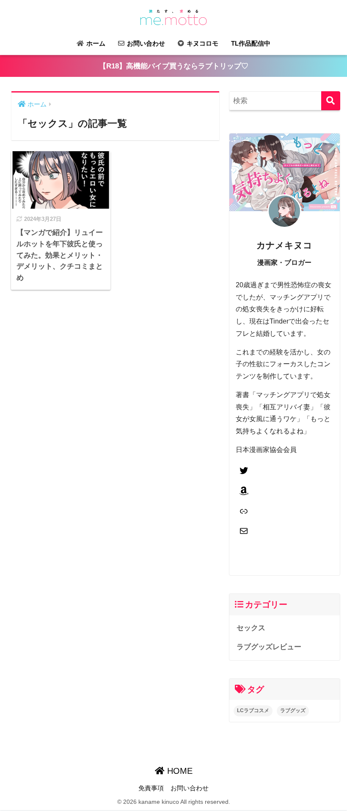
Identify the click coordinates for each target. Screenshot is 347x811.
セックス (251, 628)
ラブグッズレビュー (269, 647)
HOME (179, 771)
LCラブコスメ (253, 710)
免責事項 (151, 788)
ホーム (95, 43)
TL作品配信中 (250, 43)
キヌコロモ (201, 43)
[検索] (330, 100)
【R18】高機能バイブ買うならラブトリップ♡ (173, 66)
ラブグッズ (293, 710)
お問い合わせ (145, 43)
